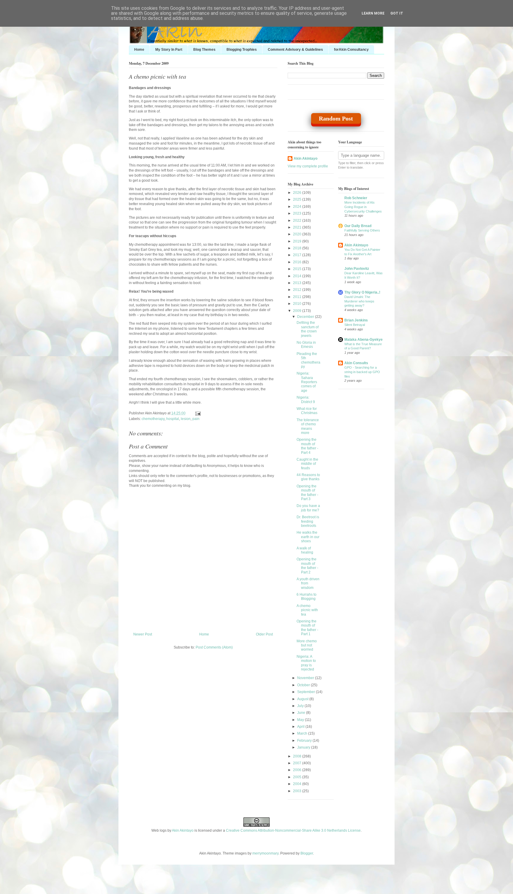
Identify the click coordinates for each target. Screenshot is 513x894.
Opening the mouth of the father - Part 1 (307, 627)
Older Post (264, 634)
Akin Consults (356, 363)
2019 (297, 241)
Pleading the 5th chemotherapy (308, 360)
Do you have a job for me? (308, 508)
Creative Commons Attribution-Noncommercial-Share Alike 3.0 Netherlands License (293, 830)
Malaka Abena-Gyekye (363, 339)
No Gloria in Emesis (306, 344)
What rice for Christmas (307, 411)
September (306, 692)
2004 (297, 784)
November (306, 678)
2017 (297, 255)
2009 (297, 311)
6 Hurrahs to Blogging (306, 596)
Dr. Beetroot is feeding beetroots (308, 521)
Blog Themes (204, 49)
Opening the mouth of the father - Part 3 (307, 492)
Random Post (336, 118)
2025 (297, 199)
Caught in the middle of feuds (307, 463)
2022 (297, 220)
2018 (297, 248)
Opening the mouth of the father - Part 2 (307, 565)
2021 (297, 227)
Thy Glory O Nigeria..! (362, 292)
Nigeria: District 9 (306, 399)
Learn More (373, 13)
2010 (297, 304)
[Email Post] (197, 413)
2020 (297, 234)
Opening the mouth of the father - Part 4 (307, 446)
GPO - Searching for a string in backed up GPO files (362, 372)
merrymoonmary (265, 853)
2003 (297, 791)
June (301, 713)
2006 (297, 770)
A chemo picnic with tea (157, 76)
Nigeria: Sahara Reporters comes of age (307, 382)
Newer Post (142, 634)
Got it (396, 13)
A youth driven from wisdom (308, 583)
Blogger (306, 853)
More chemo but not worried (307, 645)
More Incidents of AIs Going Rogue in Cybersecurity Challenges (363, 207)
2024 (297, 207)
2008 (297, 756)
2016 (297, 262)
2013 (297, 283)
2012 (297, 290)
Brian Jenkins (356, 320)
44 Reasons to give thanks (308, 477)
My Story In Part (168, 49)
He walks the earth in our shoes (308, 536)
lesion (186, 419)
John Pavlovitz (356, 269)
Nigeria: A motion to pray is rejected (306, 662)
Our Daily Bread (357, 226)
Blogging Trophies (242, 49)
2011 (297, 297)
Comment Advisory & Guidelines (295, 49)
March (302, 733)
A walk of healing (305, 550)
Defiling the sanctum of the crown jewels (308, 329)
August (303, 699)
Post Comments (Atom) (214, 647)
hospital (172, 419)
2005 (297, 777)
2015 (297, 269)
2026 (297, 193)
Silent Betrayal (354, 324)
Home (139, 49)
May (301, 720)
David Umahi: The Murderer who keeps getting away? (359, 301)
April (301, 727)
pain (196, 419)
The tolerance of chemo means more (308, 426)
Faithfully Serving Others (362, 230)
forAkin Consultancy (351, 49)
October (304, 685)
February (305, 740)
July (301, 706)
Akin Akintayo (305, 158)
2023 (297, 213)
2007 (297, 763)
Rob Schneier (355, 198)
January (304, 747)
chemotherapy (153, 419)
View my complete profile (308, 166)
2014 (297, 276)
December (306, 317)
